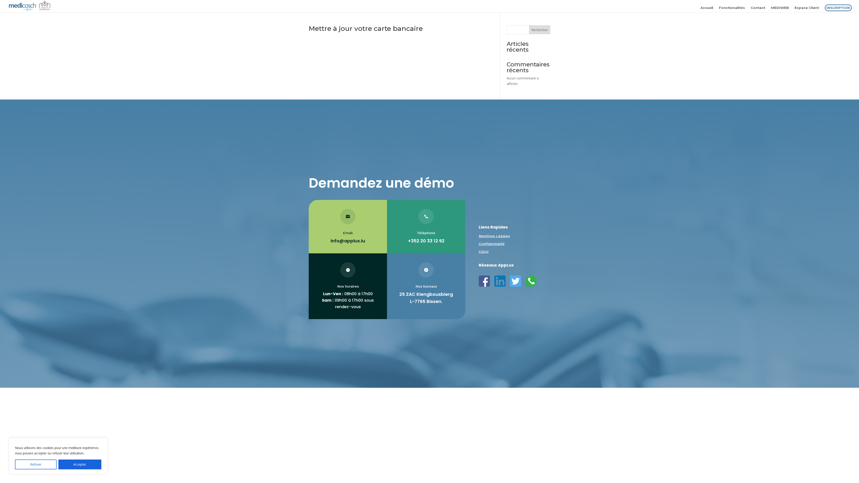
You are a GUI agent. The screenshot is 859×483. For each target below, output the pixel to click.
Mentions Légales (494, 236)
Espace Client (807, 8)
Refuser (35, 464)
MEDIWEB (780, 8)
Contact (758, 8)
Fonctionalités (732, 8)
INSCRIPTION (838, 8)
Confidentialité (492, 244)
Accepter (79, 464)
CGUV (484, 252)
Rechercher (540, 30)
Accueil (706, 8)
